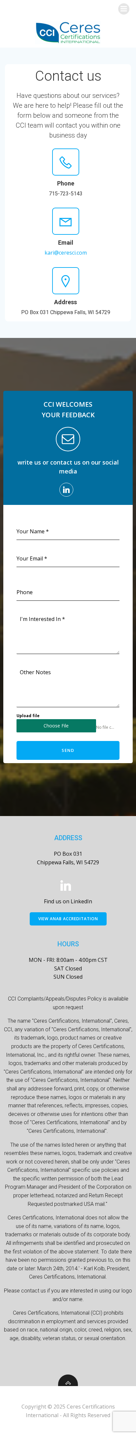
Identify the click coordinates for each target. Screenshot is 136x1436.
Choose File (56, 725)
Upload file (28, 715)
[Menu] (123, 9)
